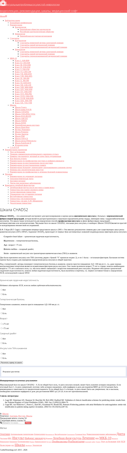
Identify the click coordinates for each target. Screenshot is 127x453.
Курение (49, 438)
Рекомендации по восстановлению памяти (28, 165)
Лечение (88, 438)
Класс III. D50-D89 (23, 65)
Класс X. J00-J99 (22, 81)
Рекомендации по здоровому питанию (26, 176)
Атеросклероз (39, 434)
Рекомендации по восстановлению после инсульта (31, 163)
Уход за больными (17, 152)
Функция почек (21, 145)
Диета (120, 434)
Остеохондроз (23, 442)
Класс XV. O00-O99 (23, 92)
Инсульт (21, 416)
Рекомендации (16, 25)
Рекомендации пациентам (16, 150)
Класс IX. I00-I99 (22, 78)
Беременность (50, 434)
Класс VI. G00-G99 (23, 72)
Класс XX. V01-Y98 (23, 103)
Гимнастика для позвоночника (23, 199)
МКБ (97, 438)
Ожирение (13, 442)
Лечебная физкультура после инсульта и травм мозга (32, 187)
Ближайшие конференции (21, 23)
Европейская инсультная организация (36, 36)
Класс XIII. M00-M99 (24, 87)
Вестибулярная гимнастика (21, 196)
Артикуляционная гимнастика (23, 192)
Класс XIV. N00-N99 (23, 89)
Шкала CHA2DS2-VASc (25, 114)
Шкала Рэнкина (21, 132)
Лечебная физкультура (67, 438)
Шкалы (13, 105)
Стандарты (14, 38)
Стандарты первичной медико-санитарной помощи (42, 43)
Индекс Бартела (21, 134)
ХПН (118, 442)
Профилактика (60, 441)
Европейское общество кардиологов (35, 29)
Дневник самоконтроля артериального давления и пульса (34, 154)
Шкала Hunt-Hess (22, 127)
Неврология (20, 34)
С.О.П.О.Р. (14, 147)
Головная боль (80, 434)
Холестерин (5, 445)
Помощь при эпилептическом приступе (27, 170)
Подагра (48, 441)
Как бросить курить (18, 159)
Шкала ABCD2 (21, 118)
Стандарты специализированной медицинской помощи (43, 47)
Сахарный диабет (90, 441)
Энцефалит (28, 445)
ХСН (123, 441)
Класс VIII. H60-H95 (23, 76)
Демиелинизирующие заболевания (101, 434)
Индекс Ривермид (22, 130)
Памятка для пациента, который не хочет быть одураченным (35, 156)
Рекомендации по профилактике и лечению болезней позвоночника (39, 172)
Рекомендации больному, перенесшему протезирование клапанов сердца (41, 167)
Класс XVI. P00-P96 (23, 94)
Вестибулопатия (60, 434)
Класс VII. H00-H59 (23, 74)
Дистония (3, 438)
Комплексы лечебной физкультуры (19, 185)
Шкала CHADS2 (22, 112)
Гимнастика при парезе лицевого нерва (26, 190)
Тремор (98, 441)
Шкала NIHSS (21, 121)
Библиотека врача (12, 20)
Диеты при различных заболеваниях (25, 183)
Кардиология (20, 27)
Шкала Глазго (21, 107)
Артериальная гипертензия (21, 434)
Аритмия (13, 416)
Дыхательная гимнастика (20, 203)
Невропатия (4, 442)
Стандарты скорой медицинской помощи (37, 45)
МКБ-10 (13, 58)
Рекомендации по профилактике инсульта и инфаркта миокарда (37, 161)
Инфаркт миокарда (35, 438)
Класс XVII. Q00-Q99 (24, 96)
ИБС (10, 438)
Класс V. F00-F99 (22, 69)
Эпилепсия (37, 445)
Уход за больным (108, 441)
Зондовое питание (17, 181)
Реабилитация (76, 441)
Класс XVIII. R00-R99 (24, 98)
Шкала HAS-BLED (23, 116)
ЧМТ (12, 445)
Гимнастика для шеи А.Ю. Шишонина (26, 201)
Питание (8, 174)
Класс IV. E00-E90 (22, 67)
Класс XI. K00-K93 (23, 83)
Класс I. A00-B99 (22, 61)
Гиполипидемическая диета (21, 179)
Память (32, 441)
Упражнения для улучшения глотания (26, 194)
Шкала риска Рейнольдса (25, 141)
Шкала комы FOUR (23, 110)
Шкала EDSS (20, 123)
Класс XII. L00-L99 (23, 85)
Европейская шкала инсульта (27, 125)
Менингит (115, 438)
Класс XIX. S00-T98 (23, 101)
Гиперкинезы (71, 434)
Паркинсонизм (40, 442)
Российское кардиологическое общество (37, 32)
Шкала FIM (20, 136)
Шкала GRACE (21, 138)
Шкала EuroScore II (23, 143)
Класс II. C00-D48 (22, 63)
